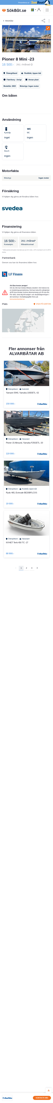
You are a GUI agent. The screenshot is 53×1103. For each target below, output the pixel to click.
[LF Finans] (12, 274)
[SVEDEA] (12, 208)
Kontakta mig (42, 1098)
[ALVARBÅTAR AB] (7, 1098)
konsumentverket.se (17, 299)
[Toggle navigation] (47, 10)
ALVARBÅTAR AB (26, 353)
